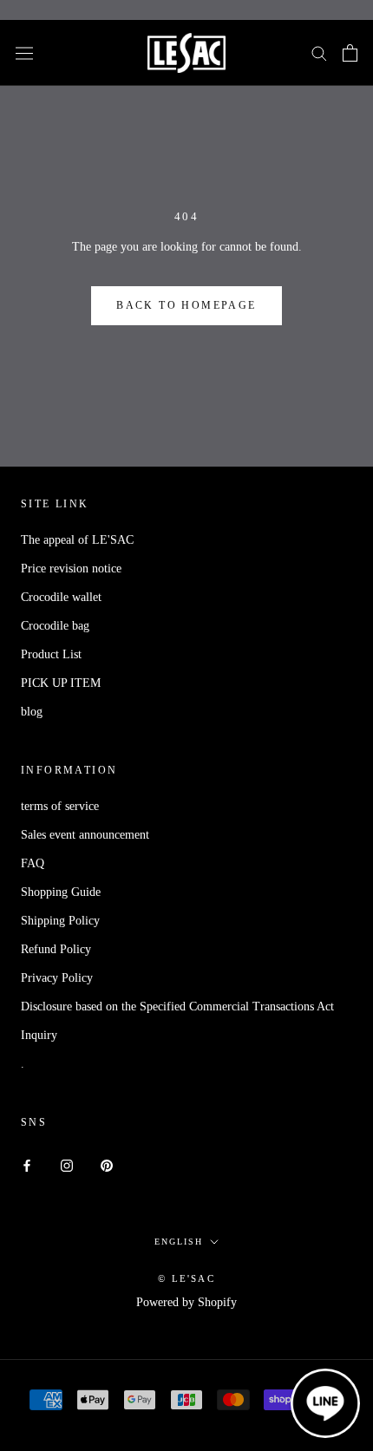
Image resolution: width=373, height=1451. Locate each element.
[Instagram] (67, 1164)
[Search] (319, 52)
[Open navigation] (24, 52)
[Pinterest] (107, 1164)
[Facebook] (27, 1164)
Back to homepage (186, 305)
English (178, 1241)
